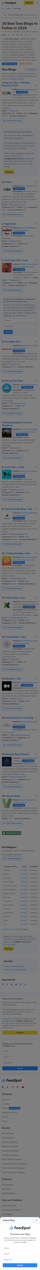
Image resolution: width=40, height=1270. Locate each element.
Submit (20, 1265)
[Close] (36, 1220)
